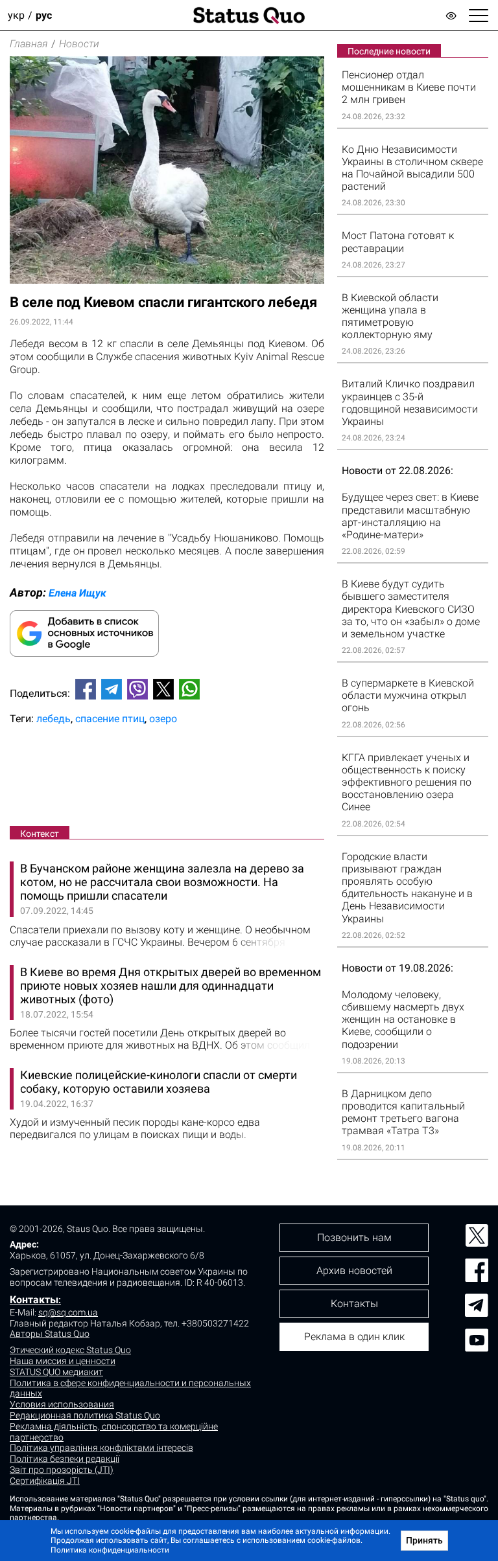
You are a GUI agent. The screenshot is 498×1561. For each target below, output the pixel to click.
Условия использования (62, 1404)
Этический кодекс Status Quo (70, 1350)
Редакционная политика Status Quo (85, 1415)
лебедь (53, 718)
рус (44, 15)
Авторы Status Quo (49, 1333)
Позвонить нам (354, 1237)
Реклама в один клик (354, 1336)
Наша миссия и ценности (62, 1361)
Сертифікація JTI (45, 1481)
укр (16, 15)
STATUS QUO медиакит (56, 1372)
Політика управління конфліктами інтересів (101, 1447)
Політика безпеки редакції (64, 1458)
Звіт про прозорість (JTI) (61, 1469)
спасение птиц (110, 718)
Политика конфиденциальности (110, 1550)
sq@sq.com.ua (68, 1312)
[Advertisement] (167, 778)
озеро (163, 718)
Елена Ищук (77, 593)
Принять (424, 1540)
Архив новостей (354, 1270)
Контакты (34, 1299)
